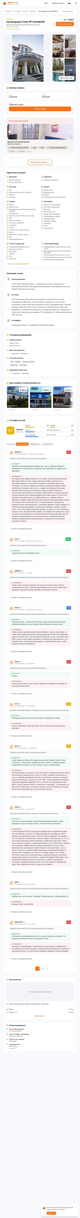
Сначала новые (22, 444)
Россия (25, 11)
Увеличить (13, 78)
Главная (8, 11)
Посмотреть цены (65, 24)
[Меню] (76, 3)
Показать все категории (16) (18, 264)
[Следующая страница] (47, 969)
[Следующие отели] (72, 399)
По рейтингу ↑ (48, 444)
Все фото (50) (68, 78)
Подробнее (61, 1209)
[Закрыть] (76, 1207)
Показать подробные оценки (21, 529)
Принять (51, 1213)
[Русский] (70, 3)
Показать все (39, 1016)
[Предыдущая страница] (32, 969)
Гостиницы (17, 11)
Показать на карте (12, 27)
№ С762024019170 (15, 1031)
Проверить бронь (58, 3)
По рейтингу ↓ (35, 444)
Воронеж (33, 11)
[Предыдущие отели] (7, 399)
